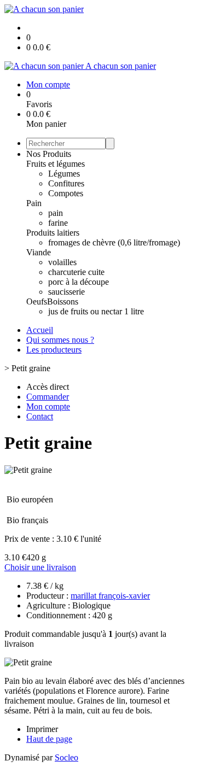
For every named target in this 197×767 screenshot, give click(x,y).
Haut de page (49, 738)
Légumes (64, 173)
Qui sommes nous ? (60, 339)
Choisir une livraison (40, 567)
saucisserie (66, 291)
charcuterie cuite (76, 272)
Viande (38, 252)
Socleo (66, 757)
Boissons (62, 301)
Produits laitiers (52, 232)
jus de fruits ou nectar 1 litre (96, 311)
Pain (34, 203)
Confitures (66, 183)
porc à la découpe (78, 281)
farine (58, 222)
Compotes (65, 193)
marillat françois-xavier (110, 595)
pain (55, 213)
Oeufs (36, 301)
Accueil (39, 330)
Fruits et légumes (55, 163)
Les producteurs (54, 349)
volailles (62, 262)
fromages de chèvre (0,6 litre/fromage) (114, 242)
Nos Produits (48, 154)
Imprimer (42, 729)
